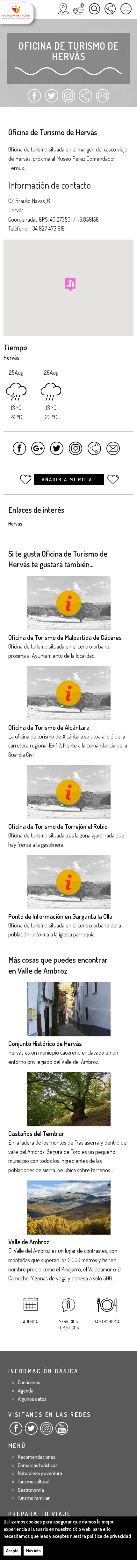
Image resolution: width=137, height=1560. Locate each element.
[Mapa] (63, 8)
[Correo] (103, 99)
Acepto (12, 1550)
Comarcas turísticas (38, 1465)
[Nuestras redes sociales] (110, 8)
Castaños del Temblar (36, 1133)
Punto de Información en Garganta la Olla (60, 916)
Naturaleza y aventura (40, 1473)
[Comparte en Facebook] (34, 99)
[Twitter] (31, 1431)
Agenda (30, 1321)
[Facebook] (16, 1431)
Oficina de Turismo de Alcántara (49, 727)
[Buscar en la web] (94, 8)
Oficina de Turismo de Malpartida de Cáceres (65, 637)
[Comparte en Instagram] (68, 99)
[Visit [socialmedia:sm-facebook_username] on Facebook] (19, 451)
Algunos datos (32, 1399)
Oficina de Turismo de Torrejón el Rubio (58, 826)
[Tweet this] (56, 451)
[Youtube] (61, 1431)
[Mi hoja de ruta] (79, 8)
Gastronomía (107, 1321)
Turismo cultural (33, 1481)
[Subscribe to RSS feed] (85, 99)
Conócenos (29, 1382)
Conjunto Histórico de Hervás (45, 1043)
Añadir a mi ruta (68, 480)
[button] (70, 285)
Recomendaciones (36, 1457)
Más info (33, 1550)
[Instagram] (46, 1431)
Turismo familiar (34, 1498)
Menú (126, 8)
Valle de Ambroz (29, 1241)
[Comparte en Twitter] (51, 99)
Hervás (15, 523)
